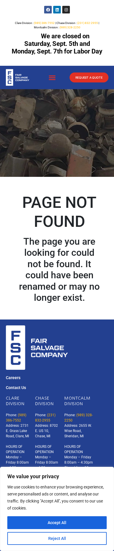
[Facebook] (48, 9)
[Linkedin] (57, 9)
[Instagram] (66, 9)
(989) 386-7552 (44, 23)
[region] (57, 509)
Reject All (57, 538)
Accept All (57, 522)
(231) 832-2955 (87, 23)
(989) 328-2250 (70, 27)
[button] (52, 77)
